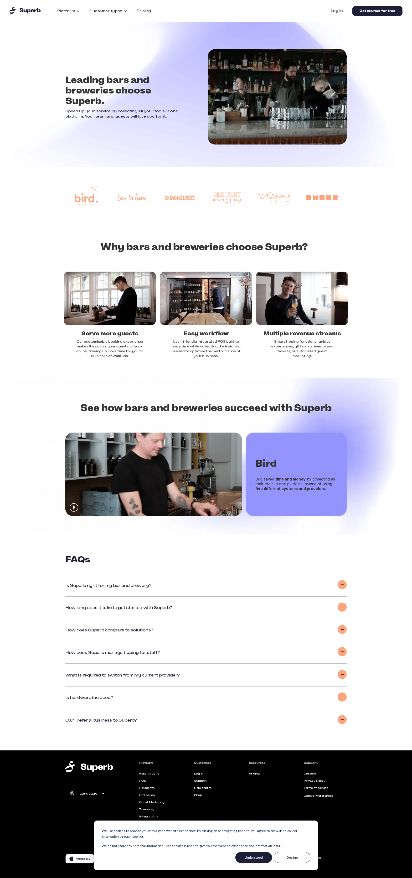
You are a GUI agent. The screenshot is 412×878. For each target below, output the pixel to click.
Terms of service (316, 788)
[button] (68, 11)
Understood (254, 857)
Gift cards (147, 795)
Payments (146, 788)
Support (200, 780)
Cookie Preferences (318, 795)
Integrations (148, 816)
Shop (198, 795)
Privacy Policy (314, 780)
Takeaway (146, 809)
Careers (310, 773)
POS (142, 780)
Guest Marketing (152, 802)
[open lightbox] (153, 474)
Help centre (202, 788)
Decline (292, 857)
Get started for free (377, 11)
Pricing (144, 11)
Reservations (149, 773)
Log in (337, 10)
